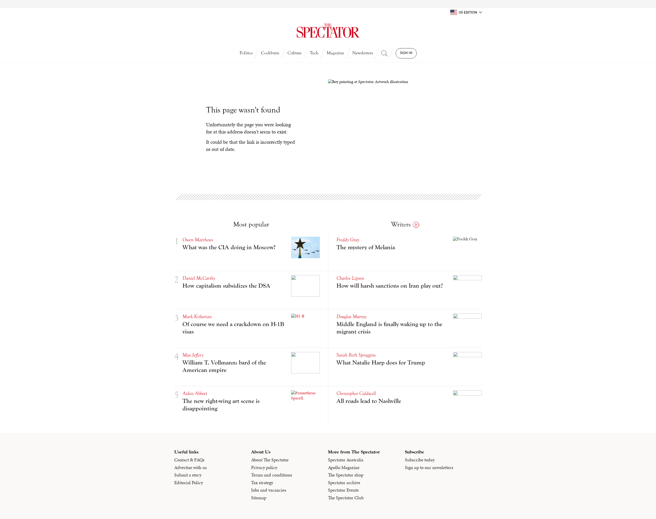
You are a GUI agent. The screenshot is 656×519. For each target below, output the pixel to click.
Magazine (335, 53)
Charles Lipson (350, 278)
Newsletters (362, 53)
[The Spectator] (328, 31)
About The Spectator (270, 460)
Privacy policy (264, 467)
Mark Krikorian (197, 316)
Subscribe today (420, 460)
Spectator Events (343, 490)
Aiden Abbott (194, 393)
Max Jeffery (192, 355)
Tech (314, 53)
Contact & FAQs (189, 460)
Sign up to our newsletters (429, 467)
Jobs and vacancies (268, 490)
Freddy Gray (347, 240)
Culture (295, 53)
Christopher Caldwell (356, 393)
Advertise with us (190, 467)
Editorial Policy (188, 482)
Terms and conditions (271, 475)
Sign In (406, 53)
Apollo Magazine (344, 467)
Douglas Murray (351, 316)
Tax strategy (262, 482)
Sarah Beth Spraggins (356, 355)
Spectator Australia (345, 460)
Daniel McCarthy (198, 278)
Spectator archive (344, 482)
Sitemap (258, 498)
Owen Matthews (197, 240)
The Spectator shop (345, 475)
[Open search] (384, 53)
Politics (246, 53)
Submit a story (187, 475)
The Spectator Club (346, 498)
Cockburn (270, 53)
